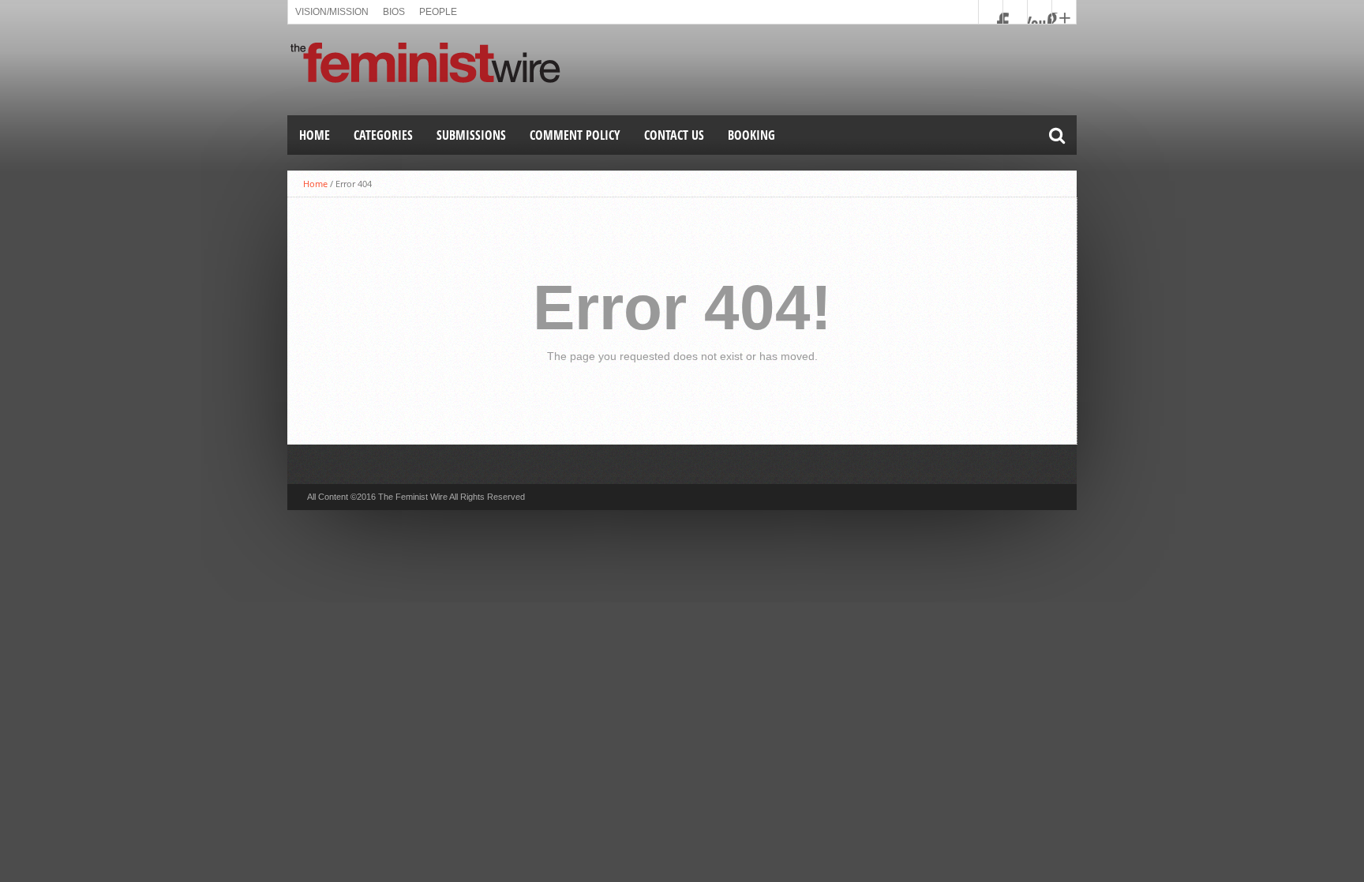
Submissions (471, 135)
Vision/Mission (332, 11)
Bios (394, 11)
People (438, 11)
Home (314, 135)
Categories (383, 135)
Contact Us (674, 135)
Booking (751, 135)
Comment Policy (575, 135)
